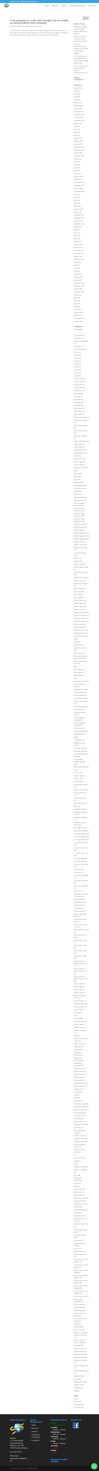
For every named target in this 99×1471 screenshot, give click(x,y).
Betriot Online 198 (79, 624)
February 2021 (78, 277)
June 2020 (77, 301)
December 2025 (79, 111)
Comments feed (79, 1404)
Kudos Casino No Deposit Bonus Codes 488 (81, 978)
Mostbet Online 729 (80, 1027)
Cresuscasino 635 (79, 728)
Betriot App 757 (79, 595)
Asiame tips (77, 456)
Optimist (32, 1468)
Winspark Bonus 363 (80, 1351)
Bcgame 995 (78, 491)
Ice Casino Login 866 (80, 858)
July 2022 (77, 230)
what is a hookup (79, 1330)
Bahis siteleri (78, 474)
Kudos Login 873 (79, 990)
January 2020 (78, 315)
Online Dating (78, 1092)
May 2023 (77, 200)
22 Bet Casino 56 (79, 385)
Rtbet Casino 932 (79, 1195)
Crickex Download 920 (81, 731)
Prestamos (77, 1161)
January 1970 (78, 321)
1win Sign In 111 (79, 346)
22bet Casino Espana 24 (81, 417)
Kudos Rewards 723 (80, 1001)
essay (76, 770)
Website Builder (79, 1327)
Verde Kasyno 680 (79, 1310)
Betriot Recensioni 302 (81, 630)
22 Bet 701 (77, 373)
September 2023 (79, 191)
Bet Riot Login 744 (80, 564)
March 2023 (77, 206)
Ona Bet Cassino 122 (80, 1086)
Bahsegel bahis (78, 482)
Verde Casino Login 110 (81, 1296)
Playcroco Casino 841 (80, 1138)
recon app (77, 1175)
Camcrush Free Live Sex (81, 681)
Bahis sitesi (77, 476)
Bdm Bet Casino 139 (80, 497)
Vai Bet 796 (77, 1248)
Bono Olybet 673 (79, 672)
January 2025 (78, 144)
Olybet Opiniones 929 (80, 1083)
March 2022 (77, 241)
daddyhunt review (79, 734)
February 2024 (78, 177)
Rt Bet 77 (77, 1186)
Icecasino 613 (78, 891)
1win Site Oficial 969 (80, 349)
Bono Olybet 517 (79, 669)
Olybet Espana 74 (79, 1077)
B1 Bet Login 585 (79, 462)
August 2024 (78, 159)
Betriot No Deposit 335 (81, 618)
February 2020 (78, 312)
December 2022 (79, 215)
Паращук (77, 1391)
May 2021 (77, 271)
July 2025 (77, 126)
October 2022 (78, 221)
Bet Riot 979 (78, 561)
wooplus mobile (79, 1376)
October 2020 (78, 289)
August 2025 (78, 123)
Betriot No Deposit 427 (81, 621)
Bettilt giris (77, 642)
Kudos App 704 (78, 908)
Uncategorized (78, 1240)
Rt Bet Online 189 (79, 1189)
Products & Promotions (77, 6)
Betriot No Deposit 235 (81, 615)
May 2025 (77, 132)
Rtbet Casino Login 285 (81, 1198)
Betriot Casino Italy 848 (81, 612)
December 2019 (79, 318)
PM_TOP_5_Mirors (79, 1158)
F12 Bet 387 (78, 773)
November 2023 (79, 185)
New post (77, 1036)
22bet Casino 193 (79, 411)
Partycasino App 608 (80, 1110)
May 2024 (77, 168)
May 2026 (77, 97)
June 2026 (77, 94)
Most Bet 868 (78, 1018)
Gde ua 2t (77, 806)
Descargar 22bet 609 (80, 751)
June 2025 (77, 129)
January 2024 (78, 179)
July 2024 (77, 162)
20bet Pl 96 (77, 355)
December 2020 (79, 283)
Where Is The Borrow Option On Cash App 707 (80, 1335)
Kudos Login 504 (79, 984)
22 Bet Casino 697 (79, 388)
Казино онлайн (79, 1385)
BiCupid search (78, 645)
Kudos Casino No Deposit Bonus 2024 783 (80, 971)
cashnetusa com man (80, 689)
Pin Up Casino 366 (79, 1121)
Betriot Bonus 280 (79, 600)
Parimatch (77, 1098)
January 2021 (78, 280)
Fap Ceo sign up (79, 776)
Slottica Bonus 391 (80, 1216)
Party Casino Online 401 (81, 1107)
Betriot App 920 (79, 598)
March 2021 (77, 274)
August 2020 (78, 295)
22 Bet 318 (77, 367)
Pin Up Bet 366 (78, 1119)
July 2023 (77, 194)
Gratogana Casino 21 (80, 809)
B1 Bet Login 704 (79, 465)
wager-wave (78, 1324)
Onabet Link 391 (79, 1089)
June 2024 (77, 165)
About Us (55, 6)
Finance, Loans (78, 779)
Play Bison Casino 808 (81, 1124)
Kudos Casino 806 (79, 911)
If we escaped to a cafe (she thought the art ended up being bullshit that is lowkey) (39, 22)
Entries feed (77, 1401)
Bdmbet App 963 (79, 530)
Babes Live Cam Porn (80, 468)
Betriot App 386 (79, 592)
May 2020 (77, 304)
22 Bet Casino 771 (79, 390)
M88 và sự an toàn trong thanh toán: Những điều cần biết (80, 39)
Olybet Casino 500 (79, 1068)
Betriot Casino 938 (80, 606)
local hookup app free (81, 1004)
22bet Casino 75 (79, 414)
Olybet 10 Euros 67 (80, 1044)
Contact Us (92, 6)
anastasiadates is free (81, 453)
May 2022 (77, 236)
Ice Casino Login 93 (80, 861)
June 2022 (77, 233)
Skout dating (78, 1213)
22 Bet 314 (77, 364)
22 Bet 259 (77, 361)
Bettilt (76, 639)
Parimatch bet (78, 1101)
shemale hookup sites (81, 1210)
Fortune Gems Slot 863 (81, 790)
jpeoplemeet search (80, 902)
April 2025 (77, 135)
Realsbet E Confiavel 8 (81, 1167)
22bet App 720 (78, 399)
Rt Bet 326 (77, 1183)
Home (47, 6)
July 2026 (77, 91)
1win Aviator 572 (79, 338)
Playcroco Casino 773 (80, 1136)
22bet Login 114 (79, 444)
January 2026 (78, 109)
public (76, 1164)
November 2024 (79, 150)
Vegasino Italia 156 (80, 1251)
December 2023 (79, 182)
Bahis (75, 471)
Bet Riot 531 (78, 558)
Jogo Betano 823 (79, 899)
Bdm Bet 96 (78, 494)
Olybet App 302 (79, 1047)
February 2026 (78, 106)
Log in (76, 1399)
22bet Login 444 (79, 447)
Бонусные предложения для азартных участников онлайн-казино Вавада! (81, 48)
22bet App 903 (78, 402)
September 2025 (79, 120)
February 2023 (78, 209)
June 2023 (77, 197)
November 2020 (79, 286)
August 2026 (78, 88)
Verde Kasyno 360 (79, 1304)
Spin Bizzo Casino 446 (81, 1224)
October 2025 (78, 117)
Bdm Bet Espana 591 (80, 524)
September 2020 (79, 292)
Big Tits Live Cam (79, 653)
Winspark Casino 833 (80, 1357)
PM (75, 1155)
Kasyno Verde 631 (79, 905)
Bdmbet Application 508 (81, 536)
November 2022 (79, 218)
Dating (76, 737)
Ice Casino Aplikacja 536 (81, 834)
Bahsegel (77, 479)
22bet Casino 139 (79, 408)
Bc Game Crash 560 (80, 488)
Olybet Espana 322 (80, 1071)
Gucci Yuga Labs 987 (80, 828)
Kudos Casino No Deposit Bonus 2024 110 (80, 963)
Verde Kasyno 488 (79, 1307)
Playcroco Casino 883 (80, 1141)
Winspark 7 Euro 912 (80, 1348)
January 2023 (78, 212)
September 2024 (79, 156)
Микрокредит (78, 1388)
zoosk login (77, 1379)
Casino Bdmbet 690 (80, 695)
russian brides (78, 1207)
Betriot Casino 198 (80, 603)
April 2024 (77, 171)
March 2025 (77, 138)
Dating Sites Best (79, 740)
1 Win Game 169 (79, 335)
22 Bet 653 (77, 370)
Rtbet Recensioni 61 (80, 1201)
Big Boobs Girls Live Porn (34, 26)
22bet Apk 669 (78, 393)
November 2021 (79, 253)
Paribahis (77, 1095)
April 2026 (77, 100)
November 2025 (79, 114)
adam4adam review (80, 450)
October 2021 (78, 256)
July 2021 (77, 265)
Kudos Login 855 (79, 987)
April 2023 (77, 203)
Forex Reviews (78, 781)
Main (75, 1015)
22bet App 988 (78, 405)
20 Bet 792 (77, 352)
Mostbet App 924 (79, 1024)
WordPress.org (78, 1407)
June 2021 (77, 268)
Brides (76, 678)
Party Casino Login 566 (81, 1104)
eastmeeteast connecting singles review (79, 761)
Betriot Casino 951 (80, 609)
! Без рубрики (78, 329)
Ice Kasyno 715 (79, 872)
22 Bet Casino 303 (79, 379)
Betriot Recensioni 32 (80, 633)
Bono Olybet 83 (79, 675)
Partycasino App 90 (80, 1113)
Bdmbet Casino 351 (80, 542)
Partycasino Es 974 (80, 1116)
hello (13, 26)
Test (75, 1227)
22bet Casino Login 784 (81, 441)
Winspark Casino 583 (80, 1354)
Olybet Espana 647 (80, 1074)
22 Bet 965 (77, 376)
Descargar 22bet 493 (80, 748)
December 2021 (79, 250)
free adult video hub (80, 803)
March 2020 (77, 309)
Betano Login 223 (79, 580)
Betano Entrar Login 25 (81, 577)
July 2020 (77, 298)
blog (75, 666)
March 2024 (77, 174)
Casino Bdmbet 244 (80, 692)
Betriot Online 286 (79, 627)
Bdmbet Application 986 (81, 539)
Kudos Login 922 (79, 993)
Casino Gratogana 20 (80, 706)
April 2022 (77, 239)
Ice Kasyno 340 (79, 869)
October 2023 (78, 188)
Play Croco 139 (78, 1127)
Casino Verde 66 (79, 709)
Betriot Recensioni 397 (81, 636)
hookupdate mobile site (81, 831)
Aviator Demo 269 (79, 459)
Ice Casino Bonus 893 (81, 840)
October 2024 (78, 153)
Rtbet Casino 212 (79, 1192)
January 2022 (78, 247)
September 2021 (79, 259)
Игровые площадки (80, 1382)
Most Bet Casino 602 (80, 1021)
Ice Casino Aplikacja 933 (81, 837)
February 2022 (78, 244)
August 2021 (78, 262)
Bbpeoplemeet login (80, 485)
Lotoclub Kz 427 (79, 1010)
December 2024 (79, 147)
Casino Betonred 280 (80, 698)
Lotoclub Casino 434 (80, 1007)
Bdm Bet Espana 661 (80, 527)
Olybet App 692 (79, 1050)
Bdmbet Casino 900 (80, 545)
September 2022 (79, 224)
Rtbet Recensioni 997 (80, 1204)
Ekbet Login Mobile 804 (81, 767)
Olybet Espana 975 (80, 1080)
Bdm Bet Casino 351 (80, 500)
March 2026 (77, 103)
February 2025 (78, 141)
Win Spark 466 (78, 1345)
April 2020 (77, 307)
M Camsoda (78, 1013)
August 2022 (78, 227)
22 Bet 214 (77, 358)
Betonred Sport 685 (80, 589)
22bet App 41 (78, 396)
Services (64, 6)
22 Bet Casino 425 (79, 382)
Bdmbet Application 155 (81, 533)
